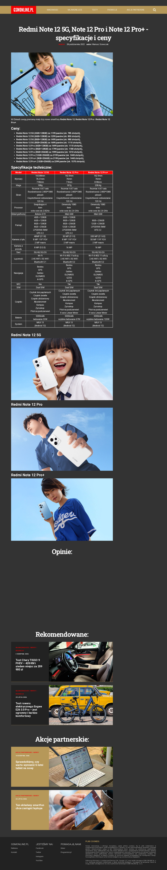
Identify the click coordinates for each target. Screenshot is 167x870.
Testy (95, 10)
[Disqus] (62, 590)
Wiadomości (52, 10)
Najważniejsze (75, 10)
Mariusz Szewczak (100, 44)
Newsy (62, 44)
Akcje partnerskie (135, 10)
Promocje (112, 10)
